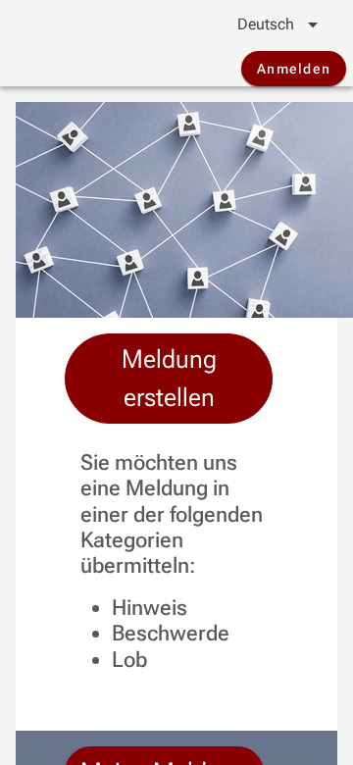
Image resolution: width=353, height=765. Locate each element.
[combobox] (262, 24)
